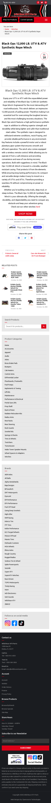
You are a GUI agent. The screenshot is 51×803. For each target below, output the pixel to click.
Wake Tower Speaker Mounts (15, 449)
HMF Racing (9, 518)
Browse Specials (7, 709)
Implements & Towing (13, 388)
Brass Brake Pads (11, 363)
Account (4, 680)
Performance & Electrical (14, 399)
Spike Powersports (12, 564)
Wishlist (4, 683)
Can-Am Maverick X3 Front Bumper (38, 253)
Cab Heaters (9, 370)
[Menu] (46, 20)
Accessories (9, 349)
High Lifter (8, 514)
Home (7, 345)
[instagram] (7, 623)
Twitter (41, 2)
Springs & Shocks (11, 435)
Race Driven (9, 579)
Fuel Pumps (9, 385)
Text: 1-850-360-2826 (9, 662)
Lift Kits (7, 392)
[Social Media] (35, 759)
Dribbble (45, 2)
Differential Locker (12, 378)
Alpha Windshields (12, 482)
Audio (7, 356)
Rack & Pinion (10, 410)
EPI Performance (11, 500)
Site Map (5, 712)
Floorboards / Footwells (13, 381)
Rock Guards (9, 428)
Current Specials (27, 20)
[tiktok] (21, 623)
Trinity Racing (10, 586)
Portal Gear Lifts (10, 403)
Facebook (38, 2)
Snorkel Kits (9, 431)
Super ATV (9, 572)
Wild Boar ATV (10, 600)
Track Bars (8, 442)
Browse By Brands (8, 705)
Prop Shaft (8, 406)
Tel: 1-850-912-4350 (9, 655)
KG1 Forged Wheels (12, 532)
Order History (6, 687)
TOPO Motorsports (12, 582)
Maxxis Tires (9, 539)
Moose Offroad (10, 536)
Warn (7, 590)
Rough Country (10, 554)
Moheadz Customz (12, 543)
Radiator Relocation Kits (13, 413)
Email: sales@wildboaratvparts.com (14, 669)
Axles (7, 360)
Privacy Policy (6, 694)
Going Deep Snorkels (12, 511)
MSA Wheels (9, 546)
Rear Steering (10, 424)
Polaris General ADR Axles (11, 253)
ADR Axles (8, 475)
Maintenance (9, 396)
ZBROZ (7, 604)
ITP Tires (8, 525)
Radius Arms (9, 417)
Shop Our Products (10, 20)
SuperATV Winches (12, 575)
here (38, 207)
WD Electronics (10, 593)
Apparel (8, 352)
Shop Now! (25, 213)
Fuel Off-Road (10, 507)
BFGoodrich (9, 489)
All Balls (8, 478)
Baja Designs (9, 485)
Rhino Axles (9, 550)
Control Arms (9, 374)
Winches (7, 54)
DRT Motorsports (11, 493)
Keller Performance (12, 528)
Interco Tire (9, 521)
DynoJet (8, 496)
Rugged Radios (10, 557)
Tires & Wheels (10, 439)
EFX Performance (11, 503)
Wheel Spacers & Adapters (15, 453)
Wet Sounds (9, 597)
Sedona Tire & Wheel (12, 561)
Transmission (9, 446)
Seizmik (7, 568)
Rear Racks (9, 421)
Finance (4, 690)
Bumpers (8, 367)
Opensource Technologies (31, 799)
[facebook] (14, 623)
